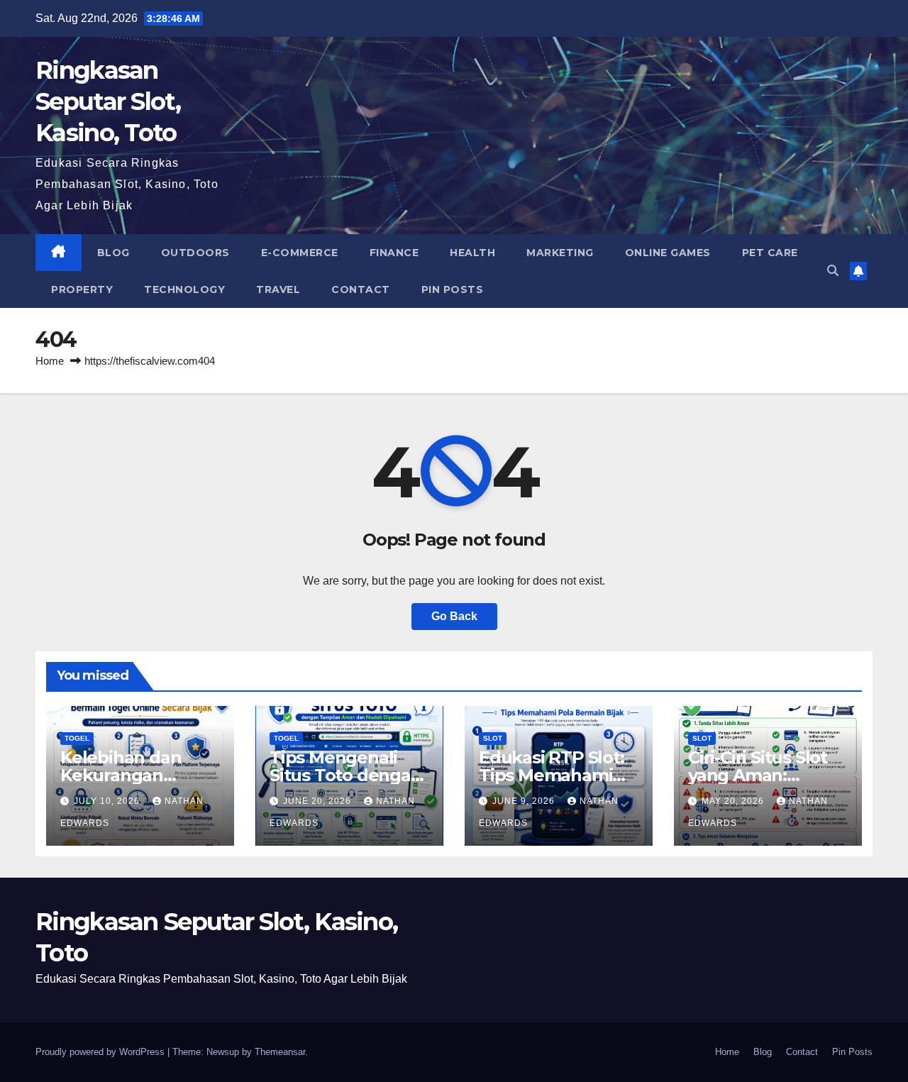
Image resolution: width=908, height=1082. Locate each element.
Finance (394, 252)
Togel (77, 738)
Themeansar (280, 1052)
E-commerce (299, 252)
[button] (832, 271)
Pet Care (770, 252)
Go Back (454, 616)
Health (472, 252)
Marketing (560, 252)
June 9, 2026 (525, 801)
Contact (360, 289)
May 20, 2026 (734, 801)
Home (49, 361)
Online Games (668, 252)
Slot (492, 738)
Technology (184, 289)
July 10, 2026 (108, 801)
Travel (278, 289)
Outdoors (195, 252)
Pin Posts (452, 289)
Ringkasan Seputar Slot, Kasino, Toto (107, 101)
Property (82, 289)
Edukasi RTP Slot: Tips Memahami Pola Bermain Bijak (557, 775)
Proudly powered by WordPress (101, 1052)
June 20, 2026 (318, 801)
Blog (113, 252)
